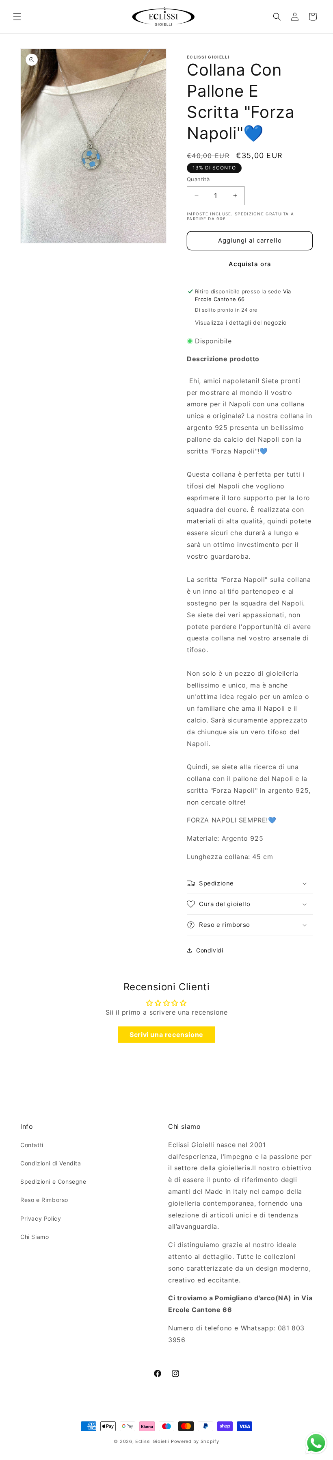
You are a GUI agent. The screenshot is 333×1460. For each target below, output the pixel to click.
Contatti (31, 1144)
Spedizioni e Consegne (53, 1181)
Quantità (198, 179)
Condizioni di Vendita (50, 1163)
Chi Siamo (34, 1236)
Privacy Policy (40, 1218)
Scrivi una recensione (166, 1034)
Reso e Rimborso (44, 1199)
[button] (17, 17)
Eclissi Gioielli (152, 1441)
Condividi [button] (209, 950)
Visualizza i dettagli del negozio (241, 322)
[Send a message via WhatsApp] (316, 1443)
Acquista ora (250, 264)
